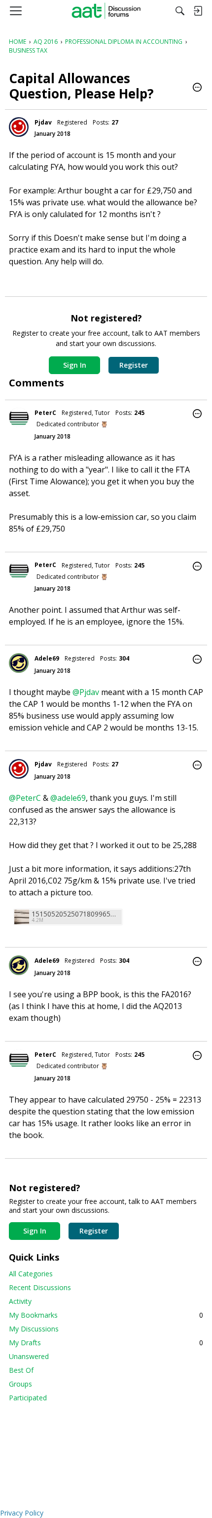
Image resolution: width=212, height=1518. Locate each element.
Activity (20, 1301)
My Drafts (106, 1342)
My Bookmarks (106, 1315)
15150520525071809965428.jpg (75, 914)
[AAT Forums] (106, 11)
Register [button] (133, 365)
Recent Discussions (40, 1287)
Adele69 (47, 658)
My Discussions (34, 1328)
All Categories (31, 1273)
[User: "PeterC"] (19, 417)
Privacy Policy (21, 1513)
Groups (20, 1384)
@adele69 (68, 797)
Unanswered (29, 1356)
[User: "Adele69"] (19, 663)
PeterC (45, 413)
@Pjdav (85, 692)
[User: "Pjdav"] (19, 127)
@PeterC (25, 797)
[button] (197, 88)
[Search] (180, 11)
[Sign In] (198, 11)
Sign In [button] (74, 365)
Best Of (21, 1370)
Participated (28, 1397)
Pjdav (43, 122)
